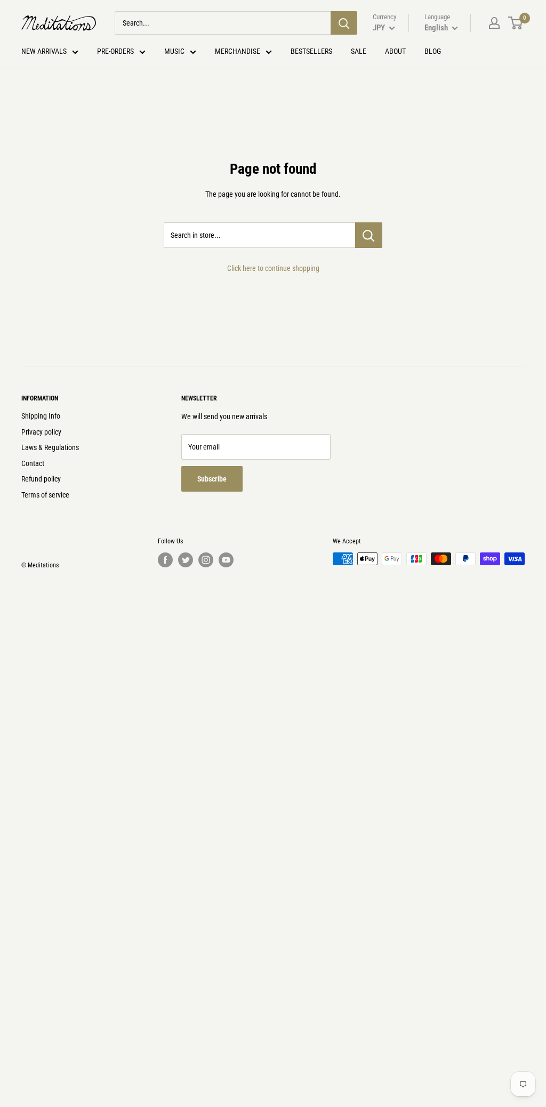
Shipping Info (40, 416)
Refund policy (41, 479)
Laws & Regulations (50, 447)
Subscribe (212, 479)
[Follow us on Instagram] (205, 559)
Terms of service (45, 495)
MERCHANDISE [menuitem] (237, 51)
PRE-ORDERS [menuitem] (115, 51)
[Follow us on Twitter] (185, 559)
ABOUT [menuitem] (395, 51)
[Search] (344, 23)
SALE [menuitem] (358, 51)
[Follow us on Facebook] (165, 559)
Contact (32, 463)
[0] (516, 23)
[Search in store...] (368, 235)
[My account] (494, 23)
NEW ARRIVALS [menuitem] (44, 51)
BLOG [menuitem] (432, 51)
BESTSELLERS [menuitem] (311, 51)
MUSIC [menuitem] (174, 51)
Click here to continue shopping (273, 268)
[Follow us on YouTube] (226, 559)
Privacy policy (41, 432)
